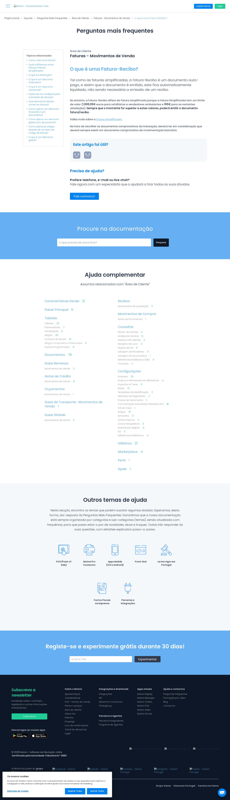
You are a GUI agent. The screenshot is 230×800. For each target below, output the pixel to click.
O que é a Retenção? (40, 75)
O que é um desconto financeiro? (41, 81)
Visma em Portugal (184, 785)
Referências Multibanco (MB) (136, 359)
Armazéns (125, 415)
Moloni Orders (144, 701)
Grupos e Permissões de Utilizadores (140, 380)
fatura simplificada (109, 119)
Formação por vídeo (174, 697)
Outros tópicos (128, 419)
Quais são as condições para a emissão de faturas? (44, 96)
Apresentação (72, 694)
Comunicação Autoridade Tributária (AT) (143, 404)
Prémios (69, 717)
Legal (67, 733)
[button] (222, 792)
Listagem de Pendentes (133, 351)
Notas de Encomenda (132, 319)
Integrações (105, 694)
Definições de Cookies (17, 791)
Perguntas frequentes (175, 694)
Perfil (124, 460)
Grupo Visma (163, 785)
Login (220, 6)
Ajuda (124, 469)
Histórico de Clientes (131, 340)
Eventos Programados (59, 347)
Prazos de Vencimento (132, 400)
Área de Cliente (80, 18)
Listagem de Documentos (134, 355)
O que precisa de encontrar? (73, 242)
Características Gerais (65, 301)
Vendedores (54, 331)
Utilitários (128, 443)
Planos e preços (73, 705)
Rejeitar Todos (75, 791)
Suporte (28, 18)
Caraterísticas (72, 697)
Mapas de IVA (128, 347)
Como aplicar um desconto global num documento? (44, 121)
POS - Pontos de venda (77, 701)
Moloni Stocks (144, 713)
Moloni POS (143, 705)
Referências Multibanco (133, 435)
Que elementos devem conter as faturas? (41, 103)
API (100, 697)
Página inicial (12, 18)
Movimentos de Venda (59, 368)
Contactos (169, 705)
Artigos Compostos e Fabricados (66, 343)
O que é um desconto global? (41, 139)
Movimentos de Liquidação (135, 306)
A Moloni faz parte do (27, 770)
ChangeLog (105, 705)
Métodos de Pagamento (134, 396)
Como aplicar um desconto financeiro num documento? (44, 112)
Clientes (52, 323)
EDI (121, 431)
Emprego (70, 721)
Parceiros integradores (111, 720)
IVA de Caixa (126, 408)
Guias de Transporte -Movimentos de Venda (74, 404)
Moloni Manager (146, 697)
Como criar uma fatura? (42, 60)
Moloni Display (145, 694)
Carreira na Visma (208, 785)
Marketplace (130, 452)
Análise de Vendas (130, 336)
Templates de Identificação (135, 392)
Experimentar (147, 659)
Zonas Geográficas (131, 423)
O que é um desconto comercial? (41, 88)
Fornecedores (54, 327)
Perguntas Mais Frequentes (52, 18)
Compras (125, 363)
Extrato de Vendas (130, 332)
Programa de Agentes (111, 724)
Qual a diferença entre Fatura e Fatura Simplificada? (41, 67)
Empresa (125, 376)
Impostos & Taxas (130, 384)
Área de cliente (73, 709)
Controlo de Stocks (58, 339)
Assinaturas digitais (131, 427)
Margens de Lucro (130, 343)
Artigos (51, 335)
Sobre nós (70, 713)
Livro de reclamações (76, 725)
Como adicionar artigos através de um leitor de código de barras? (41, 129)
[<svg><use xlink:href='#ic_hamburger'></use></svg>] (8, 5)
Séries (123, 388)
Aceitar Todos (97, 791)
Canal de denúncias (76, 729)
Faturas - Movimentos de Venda (112, 18)
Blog (165, 701)
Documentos (58, 355)
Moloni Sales (144, 709)
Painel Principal (59, 310)
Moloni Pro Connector (111, 701)
